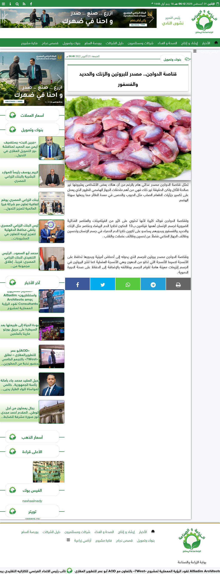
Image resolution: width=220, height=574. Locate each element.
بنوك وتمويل (71, 43)
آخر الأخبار (32, 282)
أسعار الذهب (32, 436)
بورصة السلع (93, 43)
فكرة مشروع (29, 43)
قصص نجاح (50, 43)
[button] (5, 18)
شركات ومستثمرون (140, 43)
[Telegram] (153, 284)
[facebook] (31, 3)
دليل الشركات (115, 43)
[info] (10, 3)
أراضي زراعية (209, 51)
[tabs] (3, 3)
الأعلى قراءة (32, 451)
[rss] (24, 3)
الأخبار (206, 43)
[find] (17, 3)
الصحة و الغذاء (167, 43)
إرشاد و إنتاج (189, 43)
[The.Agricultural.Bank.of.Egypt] (78, 18)
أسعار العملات (32, 114)
